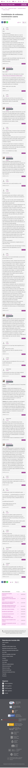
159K (15, 1)
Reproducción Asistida (12, 8)
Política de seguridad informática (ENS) (10, 650)
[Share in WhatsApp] (7, 22)
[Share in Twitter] (5, 22)
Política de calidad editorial (7, 663)
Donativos (4, 675)
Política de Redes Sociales (7, 656)
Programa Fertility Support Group (9, 646)
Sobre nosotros (5, 642)
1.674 (25, 1)
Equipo (3, 644)
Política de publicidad (6, 669)
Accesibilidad (5, 660)
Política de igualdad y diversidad (8, 654)
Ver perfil (7, 29)
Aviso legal (4, 662)
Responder (23, 63)
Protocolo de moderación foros (8, 671)
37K (20, 1)
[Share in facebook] (2, 22)
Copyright (4, 673)
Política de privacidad (6, 665)
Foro (6, 8)
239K (4, 1)
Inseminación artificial (22, 8)
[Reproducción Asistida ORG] (7, 4)
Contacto (4, 658)
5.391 (9, 1)
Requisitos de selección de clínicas (9, 648)
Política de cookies (6, 667)
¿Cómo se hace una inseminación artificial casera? (12, 75)
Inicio (2, 8)
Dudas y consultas (6, 9)
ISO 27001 (4, 652)
